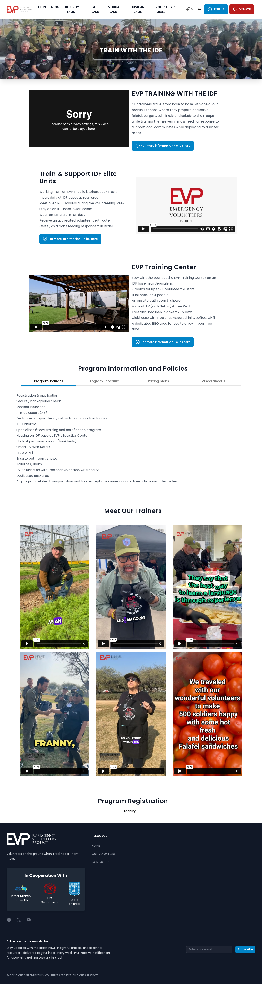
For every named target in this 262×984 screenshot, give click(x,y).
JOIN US (219, 9)
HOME (42, 7)
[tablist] (131, 382)
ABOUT (56, 7)
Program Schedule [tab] (103, 381)
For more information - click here (165, 146)
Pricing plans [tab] (158, 381)
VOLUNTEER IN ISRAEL (166, 9)
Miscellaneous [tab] (213, 381)
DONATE (244, 9)
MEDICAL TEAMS (114, 9)
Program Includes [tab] (48, 381)
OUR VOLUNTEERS (104, 854)
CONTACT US (101, 862)
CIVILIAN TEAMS (138, 9)
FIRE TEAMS (95, 9)
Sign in (196, 9)
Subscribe (245, 949)
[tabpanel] (131, 438)
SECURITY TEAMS (72, 9)
